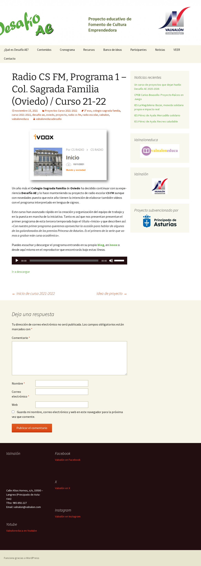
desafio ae (38, 115)
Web (15, 405)
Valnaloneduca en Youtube (21, 530)
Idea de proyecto (112, 293)
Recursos (89, 50)
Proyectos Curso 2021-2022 (61, 110)
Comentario (21, 338)
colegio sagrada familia (106, 110)
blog (101, 245)
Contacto (10, 58)
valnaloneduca (20, 119)
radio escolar (90, 115)
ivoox (113, 245)
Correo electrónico (20, 394)
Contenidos (44, 50)
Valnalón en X (62, 488)
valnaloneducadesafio (49, 119)
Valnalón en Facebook (67, 459)
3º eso (87, 110)
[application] (69, 261)
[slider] (119, 260)
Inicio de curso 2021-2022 (33, 293)
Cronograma (67, 50)
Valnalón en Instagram (67, 516)
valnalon (104, 115)
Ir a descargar (21, 272)
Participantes (138, 50)
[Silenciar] (111, 261)
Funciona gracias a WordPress (21, 558)
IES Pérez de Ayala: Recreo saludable (156, 121)
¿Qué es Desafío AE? (16, 50)
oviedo (50, 115)
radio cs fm (74, 115)
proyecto (61, 115)
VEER (177, 50)
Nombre (18, 383)
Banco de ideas (112, 50)
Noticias (160, 50)
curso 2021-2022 (21, 115)
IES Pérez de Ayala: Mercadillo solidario (157, 115)
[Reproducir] (17, 261)
